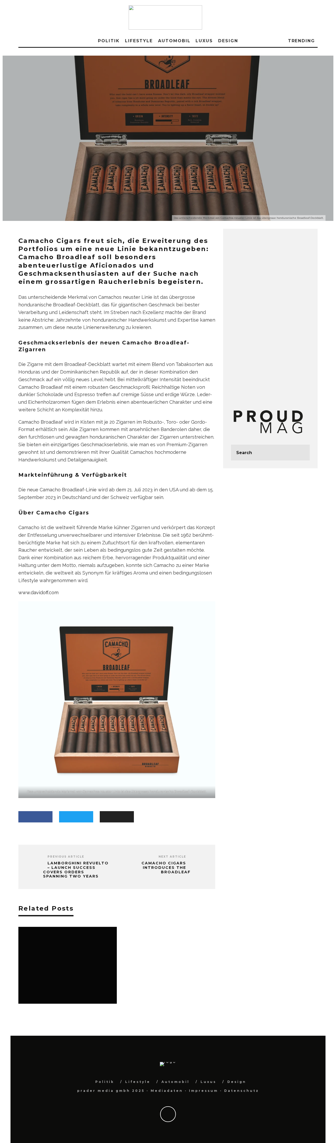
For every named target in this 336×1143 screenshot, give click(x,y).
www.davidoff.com (38, 592)
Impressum (203, 1091)
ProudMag (144, 157)
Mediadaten (167, 1091)
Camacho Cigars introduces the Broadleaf (166, 867)
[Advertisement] (270, 315)
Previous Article (66, 856)
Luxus (204, 40)
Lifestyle (139, 40)
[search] (302, 452)
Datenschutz (241, 1091)
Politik (108, 40)
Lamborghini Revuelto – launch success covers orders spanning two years (76, 870)
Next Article (172, 856)
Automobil (174, 40)
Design (228, 40)
